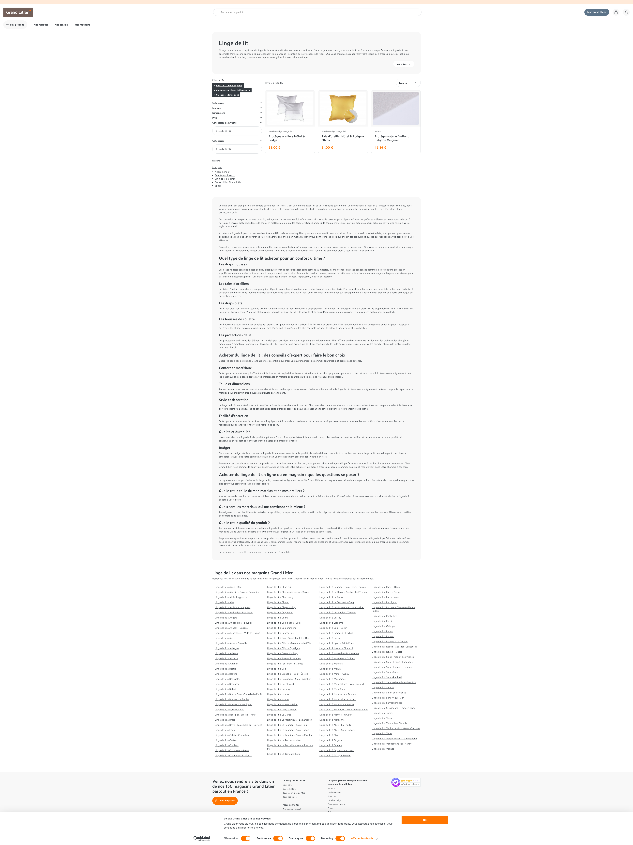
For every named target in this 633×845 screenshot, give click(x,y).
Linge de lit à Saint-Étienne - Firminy (392, 667)
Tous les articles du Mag (294, 793)
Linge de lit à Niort (329, 735)
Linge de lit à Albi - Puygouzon (231, 597)
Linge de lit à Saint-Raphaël (387, 677)
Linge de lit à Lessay (330, 617)
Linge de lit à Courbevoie (280, 633)
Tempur (331, 788)
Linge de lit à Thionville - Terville (389, 723)
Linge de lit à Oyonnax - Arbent (336, 750)
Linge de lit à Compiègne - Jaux (284, 622)
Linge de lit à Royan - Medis (387, 651)
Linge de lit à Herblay (278, 689)
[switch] (278, 838)
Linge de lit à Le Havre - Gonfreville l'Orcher (343, 592)
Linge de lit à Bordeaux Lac (229, 709)
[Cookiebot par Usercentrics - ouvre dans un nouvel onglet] (202, 838)
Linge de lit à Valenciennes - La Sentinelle (394, 738)
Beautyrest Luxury (225, 175)
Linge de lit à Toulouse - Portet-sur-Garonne (396, 728)
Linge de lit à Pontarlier (384, 616)
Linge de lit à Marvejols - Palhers (337, 658)
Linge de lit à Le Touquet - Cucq (336, 602)
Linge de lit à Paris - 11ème (386, 587)
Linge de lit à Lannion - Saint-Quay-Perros (342, 587)
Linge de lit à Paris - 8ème (386, 592)
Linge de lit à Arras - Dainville (231, 643)
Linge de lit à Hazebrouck (280, 684)
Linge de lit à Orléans (330, 745)
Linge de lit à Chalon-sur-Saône (232, 750)
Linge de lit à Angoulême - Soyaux (233, 622)
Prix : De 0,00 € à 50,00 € (229, 85)
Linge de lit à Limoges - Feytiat (336, 633)
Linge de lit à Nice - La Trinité (335, 725)
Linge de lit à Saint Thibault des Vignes (393, 657)
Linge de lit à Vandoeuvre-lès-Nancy (391, 743)
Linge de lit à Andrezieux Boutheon (234, 612)
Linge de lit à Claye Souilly (281, 607)
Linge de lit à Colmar (278, 617)
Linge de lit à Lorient (330, 638)
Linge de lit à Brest (225, 719)
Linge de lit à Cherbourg (280, 597)
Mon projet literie (596, 12)
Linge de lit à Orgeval (331, 740)
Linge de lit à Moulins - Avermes (336, 704)
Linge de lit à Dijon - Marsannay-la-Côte (289, 643)
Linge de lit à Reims (382, 631)
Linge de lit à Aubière (226, 653)
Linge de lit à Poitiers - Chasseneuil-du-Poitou (393, 609)
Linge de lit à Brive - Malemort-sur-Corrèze (238, 725)
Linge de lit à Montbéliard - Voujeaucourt (341, 684)
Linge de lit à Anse (225, 638)
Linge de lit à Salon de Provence (389, 692)
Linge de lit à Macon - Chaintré (336, 648)
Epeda (218, 185)
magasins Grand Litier (280, 552)
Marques (217, 167)
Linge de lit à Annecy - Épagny (231, 628)
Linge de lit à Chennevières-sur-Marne (288, 592)
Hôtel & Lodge (334, 800)
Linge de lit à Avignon (226, 663)
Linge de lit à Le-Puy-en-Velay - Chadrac (341, 607)
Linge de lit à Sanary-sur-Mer (388, 697)
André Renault (334, 792)
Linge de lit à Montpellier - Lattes (337, 699)
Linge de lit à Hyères (278, 694)
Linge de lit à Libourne (331, 622)
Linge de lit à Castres (226, 740)
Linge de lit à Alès (224, 602)
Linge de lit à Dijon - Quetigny (283, 648)
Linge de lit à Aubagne (227, 648)
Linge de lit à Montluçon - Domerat (338, 694)
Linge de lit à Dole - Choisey (282, 653)
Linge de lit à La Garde (279, 714)
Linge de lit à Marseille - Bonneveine (339, 653)
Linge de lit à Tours (382, 733)
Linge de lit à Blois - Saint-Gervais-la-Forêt (238, 694)
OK (425, 820)
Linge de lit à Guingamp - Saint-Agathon (289, 679)
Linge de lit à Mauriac (331, 663)
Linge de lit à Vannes (383, 748)
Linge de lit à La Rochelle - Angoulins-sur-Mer (290, 747)
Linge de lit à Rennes (383, 636)
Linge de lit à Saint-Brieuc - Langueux (392, 662)
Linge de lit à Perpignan (384, 602)
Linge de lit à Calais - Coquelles (232, 735)
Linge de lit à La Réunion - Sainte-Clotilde (289, 735)
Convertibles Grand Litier (228, 182)
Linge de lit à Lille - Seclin (333, 628)
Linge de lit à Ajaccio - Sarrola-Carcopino (237, 592)
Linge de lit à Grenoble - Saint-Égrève (287, 673)
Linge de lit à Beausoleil (227, 679)
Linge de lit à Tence (382, 718)
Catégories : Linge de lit (227, 94)
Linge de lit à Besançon (227, 684)
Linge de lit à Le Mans (331, 597)
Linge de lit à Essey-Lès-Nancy (284, 658)
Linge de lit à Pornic (382, 621)
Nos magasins (82, 24)
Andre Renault (222, 171)
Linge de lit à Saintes (383, 687)
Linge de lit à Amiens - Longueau (232, 607)
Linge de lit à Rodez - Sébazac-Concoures (394, 646)
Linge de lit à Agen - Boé (228, 587)
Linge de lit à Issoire (278, 699)
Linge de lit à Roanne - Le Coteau (390, 641)
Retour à (216, 161)
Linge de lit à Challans (227, 745)
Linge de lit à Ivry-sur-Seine (282, 704)
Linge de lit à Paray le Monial (335, 755)
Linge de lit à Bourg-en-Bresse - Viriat (235, 714)
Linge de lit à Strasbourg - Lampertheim (393, 708)
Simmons (332, 796)
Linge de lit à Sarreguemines (387, 702)
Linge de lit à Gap (276, 668)
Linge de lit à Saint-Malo (385, 672)
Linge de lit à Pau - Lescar (386, 597)
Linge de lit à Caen (225, 730)
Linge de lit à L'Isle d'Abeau (282, 709)
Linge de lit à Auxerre (226, 658)
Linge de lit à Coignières (280, 612)
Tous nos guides (290, 797)
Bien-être (287, 785)
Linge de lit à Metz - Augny (334, 673)
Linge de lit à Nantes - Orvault (335, 714)
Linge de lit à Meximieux (332, 679)
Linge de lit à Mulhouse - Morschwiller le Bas (343, 709)
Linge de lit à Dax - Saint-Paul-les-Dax (288, 638)
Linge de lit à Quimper (384, 626)
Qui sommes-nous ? (292, 809)
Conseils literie (289, 789)
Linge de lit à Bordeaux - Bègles (232, 699)
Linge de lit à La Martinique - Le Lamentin (289, 719)
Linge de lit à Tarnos (382, 713)
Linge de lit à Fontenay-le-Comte (285, 663)
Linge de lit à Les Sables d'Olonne (337, 612)
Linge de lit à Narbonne (332, 719)
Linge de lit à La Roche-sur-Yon (284, 740)
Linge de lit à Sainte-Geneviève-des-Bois (394, 682)
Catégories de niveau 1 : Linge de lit (233, 90)
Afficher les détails (362, 838)
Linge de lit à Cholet (278, 602)
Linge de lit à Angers (226, 617)
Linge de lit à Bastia (225, 668)
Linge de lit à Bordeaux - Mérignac (233, 704)
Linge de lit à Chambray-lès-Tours (233, 755)
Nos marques (41, 24)
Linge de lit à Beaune (226, 673)
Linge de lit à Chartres (279, 587)
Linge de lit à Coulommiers (281, 628)
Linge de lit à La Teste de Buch (283, 754)
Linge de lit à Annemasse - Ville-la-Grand (237, 633)
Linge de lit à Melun (330, 668)
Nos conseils (61, 24)
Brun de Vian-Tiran (225, 178)
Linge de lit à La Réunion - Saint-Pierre (288, 730)
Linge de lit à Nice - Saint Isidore (337, 730)
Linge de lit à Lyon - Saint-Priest (337, 643)
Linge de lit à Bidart (225, 689)
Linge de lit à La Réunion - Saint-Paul (287, 725)
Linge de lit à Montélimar (333, 689)
